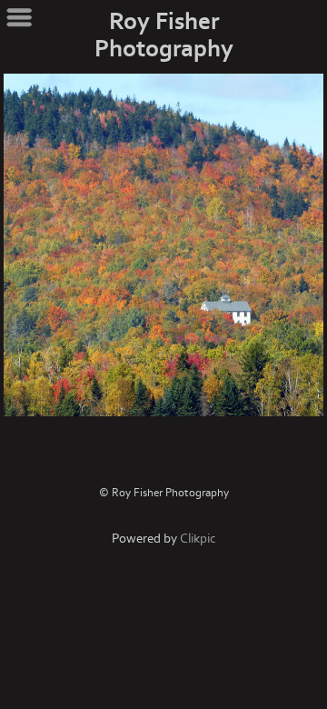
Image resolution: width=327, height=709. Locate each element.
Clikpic (198, 538)
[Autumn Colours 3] (163, 245)
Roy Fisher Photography (163, 35)
